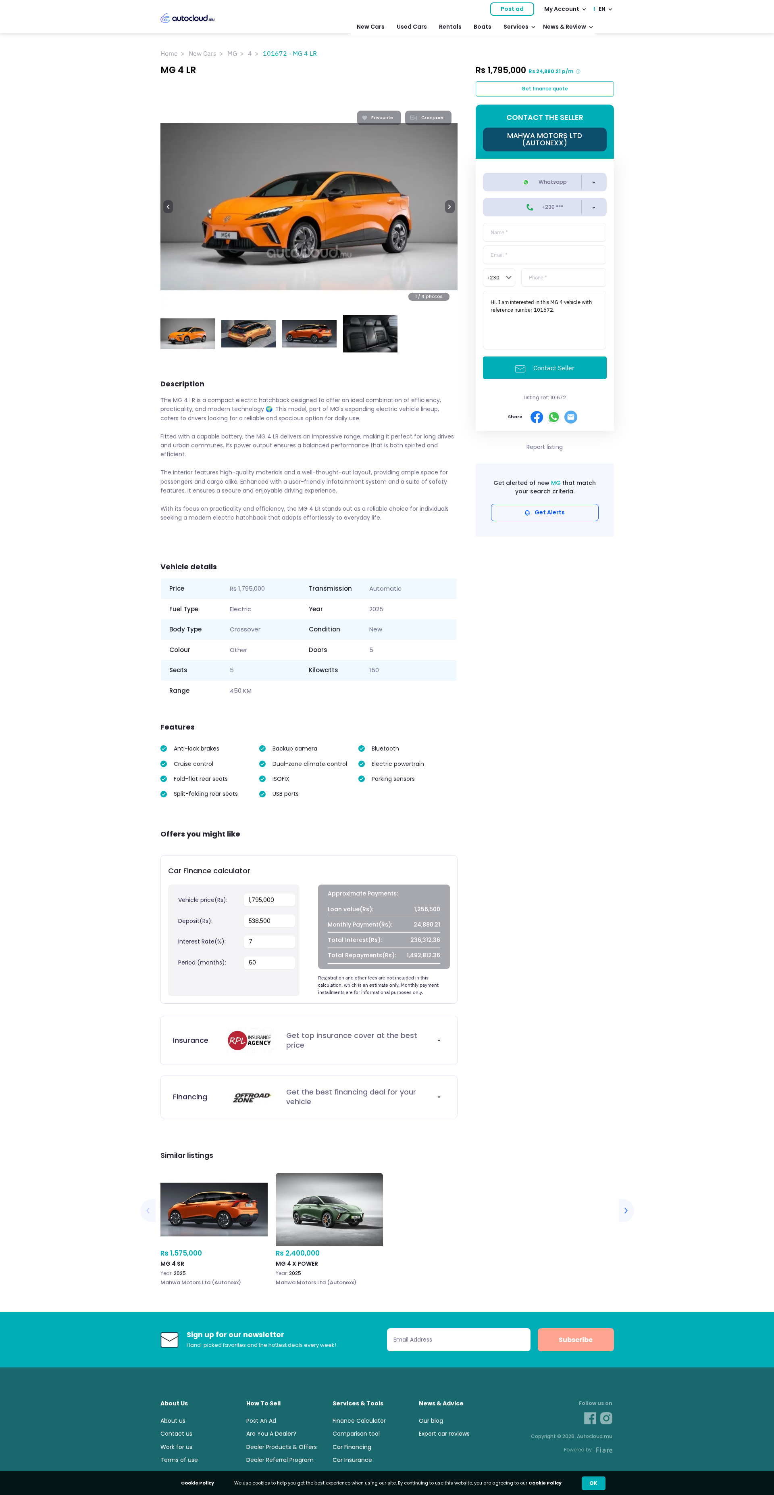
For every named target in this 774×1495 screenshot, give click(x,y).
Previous (168, 206)
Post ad (512, 9)
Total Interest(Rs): (355, 940)
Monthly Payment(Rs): (360, 924)
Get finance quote (545, 88)
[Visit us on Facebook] (590, 1418)
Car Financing (352, 1447)
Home (169, 53)
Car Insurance (352, 1460)
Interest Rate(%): (202, 941)
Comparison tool (356, 1434)
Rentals (450, 27)
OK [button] (593, 1483)
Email (570, 417)
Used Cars (412, 27)
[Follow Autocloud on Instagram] (606, 1418)
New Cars (371, 27)
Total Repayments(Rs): (362, 955)
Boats (482, 27)
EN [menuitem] (602, 9)
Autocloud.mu (187, 18)
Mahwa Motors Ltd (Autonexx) (544, 139)
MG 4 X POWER (329, 1237)
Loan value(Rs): (350, 909)
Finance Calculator (359, 1421)
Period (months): (202, 962)
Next (450, 206)
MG (232, 53)
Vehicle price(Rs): (202, 900)
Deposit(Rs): (195, 921)
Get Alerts (550, 512)
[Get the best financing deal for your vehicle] (309, 1097)
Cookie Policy (545, 1483)
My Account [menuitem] (561, 9)
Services (516, 27)
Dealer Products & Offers (281, 1447)
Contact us (176, 1434)
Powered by (578, 1449)
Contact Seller (553, 368)
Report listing (544, 447)
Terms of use (179, 1460)
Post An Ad (261, 1421)
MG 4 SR (214, 1237)
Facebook (537, 417)
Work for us (176, 1447)
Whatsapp (552, 181)
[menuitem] (309, 1040)
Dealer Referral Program (280, 1460)
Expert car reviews (444, 1434)
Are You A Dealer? (271, 1434)
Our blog (431, 1421)
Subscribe (576, 1339)
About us (172, 1421)
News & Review (564, 27)
